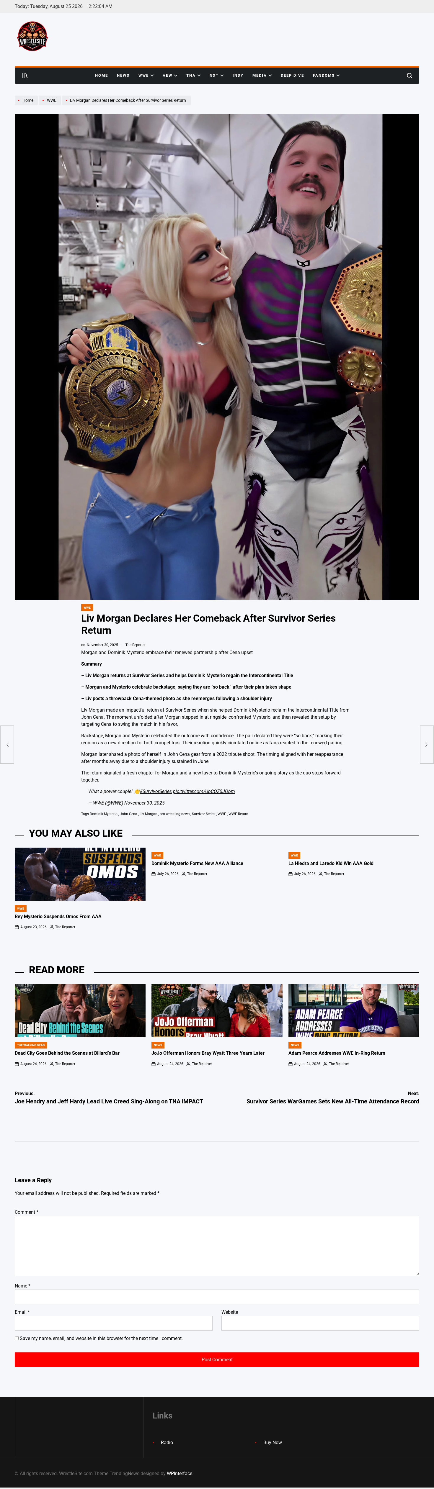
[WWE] (50, 105)
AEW (167, 75)
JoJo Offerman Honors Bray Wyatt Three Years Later (208, 1053)
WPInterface (179, 1473)
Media (259, 75)
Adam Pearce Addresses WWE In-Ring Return (336, 1053)
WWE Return (238, 814)
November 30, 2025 (144, 803)
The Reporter (135, 645)
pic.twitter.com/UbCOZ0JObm (204, 791)
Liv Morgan (148, 814)
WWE (143, 75)
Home (101, 75)
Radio (167, 1442)
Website (229, 1312)
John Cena (128, 814)
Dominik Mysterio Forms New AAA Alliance (197, 863)
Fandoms (324, 75)
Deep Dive (292, 75)
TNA (191, 75)
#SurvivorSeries (156, 791)
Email (22, 1312)
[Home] (27, 105)
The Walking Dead (31, 1045)
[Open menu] (25, 75)
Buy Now (272, 1442)
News (123, 75)
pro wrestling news (175, 814)
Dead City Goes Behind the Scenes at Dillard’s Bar (67, 1053)
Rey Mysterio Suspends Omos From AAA (58, 916)
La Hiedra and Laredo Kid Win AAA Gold (330, 863)
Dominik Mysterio (104, 814)
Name (22, 1286)
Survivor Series (203, 814)
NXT (214, 75)
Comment (26, 1212)
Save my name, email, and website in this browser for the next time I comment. (101, 1338)
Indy (238, 75)
